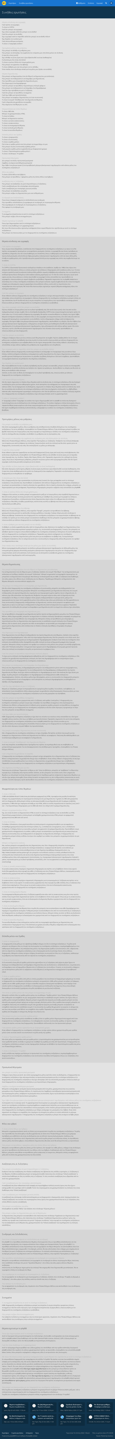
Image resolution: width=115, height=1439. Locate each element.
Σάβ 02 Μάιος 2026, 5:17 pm (73, 1410)
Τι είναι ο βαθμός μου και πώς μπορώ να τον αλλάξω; (20, 67)
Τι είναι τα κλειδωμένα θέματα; (12, 128)
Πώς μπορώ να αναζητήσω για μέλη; (14, 191)
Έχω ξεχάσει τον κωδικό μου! (12, 39)
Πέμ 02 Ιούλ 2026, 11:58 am (16, 1410)
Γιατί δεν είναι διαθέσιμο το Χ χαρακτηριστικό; (18, 226)
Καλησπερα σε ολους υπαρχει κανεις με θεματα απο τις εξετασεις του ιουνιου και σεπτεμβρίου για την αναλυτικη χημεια (102, 1418)
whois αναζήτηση (35, 1364)
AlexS (90, 1410)
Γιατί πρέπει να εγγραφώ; (11, 25)
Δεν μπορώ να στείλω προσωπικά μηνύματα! (17, 161)
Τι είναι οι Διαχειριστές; (10, 137)
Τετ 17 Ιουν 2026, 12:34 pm (45, 1410)
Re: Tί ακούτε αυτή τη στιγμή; (48, 1416)
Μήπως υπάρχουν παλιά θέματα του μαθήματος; (17, 1418)
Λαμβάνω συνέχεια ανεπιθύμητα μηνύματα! (17, 163)
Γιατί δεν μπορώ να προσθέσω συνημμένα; (17, 93)
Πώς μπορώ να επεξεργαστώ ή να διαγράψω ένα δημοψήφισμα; (24, 88)
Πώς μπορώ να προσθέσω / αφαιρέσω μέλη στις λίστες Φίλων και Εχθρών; (27, 177)
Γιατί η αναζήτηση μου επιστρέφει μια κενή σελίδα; (19, 188)
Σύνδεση (91, 3)
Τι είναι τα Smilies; (8, 116)
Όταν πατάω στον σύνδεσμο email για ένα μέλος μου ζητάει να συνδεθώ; (27, 69)
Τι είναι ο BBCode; (8, 111)
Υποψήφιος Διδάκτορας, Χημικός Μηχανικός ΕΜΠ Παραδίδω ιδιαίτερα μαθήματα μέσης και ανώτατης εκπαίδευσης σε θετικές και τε (102, 1407)
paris (5, 1410)
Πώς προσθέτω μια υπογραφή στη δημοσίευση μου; (20, 81)
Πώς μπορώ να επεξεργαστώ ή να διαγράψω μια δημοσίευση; (23, 79)
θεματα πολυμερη (44, 1407)
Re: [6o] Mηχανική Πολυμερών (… (49, 1405)
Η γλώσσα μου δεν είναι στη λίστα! (14, 60)
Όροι (37, 1433)
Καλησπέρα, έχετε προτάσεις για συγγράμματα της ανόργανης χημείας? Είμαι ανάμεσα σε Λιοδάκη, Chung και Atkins (74, 1418)
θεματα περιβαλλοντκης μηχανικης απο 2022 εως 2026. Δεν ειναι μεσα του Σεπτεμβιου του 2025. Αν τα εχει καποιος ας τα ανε (17, 1407)
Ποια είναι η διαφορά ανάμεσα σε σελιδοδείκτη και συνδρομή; (23, 200)
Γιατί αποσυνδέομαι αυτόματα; (12, 41)
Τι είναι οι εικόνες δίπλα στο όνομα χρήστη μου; (18, 62)
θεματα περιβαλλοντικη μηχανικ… (21, 1405)
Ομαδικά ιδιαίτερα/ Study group (77, 1405)
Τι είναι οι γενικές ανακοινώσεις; (13, 121)
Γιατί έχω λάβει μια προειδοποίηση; (14, 95)
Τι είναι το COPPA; (8, 27)
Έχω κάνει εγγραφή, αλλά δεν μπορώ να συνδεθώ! (19, 32)
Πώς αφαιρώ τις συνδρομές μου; (13, 207)
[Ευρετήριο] (4, 3)
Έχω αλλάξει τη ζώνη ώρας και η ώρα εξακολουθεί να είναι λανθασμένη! (27, 58)
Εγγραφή (100, 3)
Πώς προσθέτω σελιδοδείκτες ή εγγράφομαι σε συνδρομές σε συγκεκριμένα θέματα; (31, 202)
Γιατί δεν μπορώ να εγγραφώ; (12, 29)
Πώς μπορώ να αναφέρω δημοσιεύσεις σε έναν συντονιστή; (22, 97)
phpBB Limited (12, 1338)
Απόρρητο (29, 1433)
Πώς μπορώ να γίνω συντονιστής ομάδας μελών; (18, 147)
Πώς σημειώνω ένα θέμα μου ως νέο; (15, 104)
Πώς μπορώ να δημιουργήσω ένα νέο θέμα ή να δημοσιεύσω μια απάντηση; (28, 76)
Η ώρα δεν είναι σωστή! (10, 55)
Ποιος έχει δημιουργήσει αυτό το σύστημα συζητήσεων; (21, 223)
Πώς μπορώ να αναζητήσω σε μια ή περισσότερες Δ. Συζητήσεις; (24, 184)
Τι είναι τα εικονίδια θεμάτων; (12, 130)
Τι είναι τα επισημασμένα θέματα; (13, 125)
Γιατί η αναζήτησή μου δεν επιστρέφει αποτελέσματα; (20, 186)
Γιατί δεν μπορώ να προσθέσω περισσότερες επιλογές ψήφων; (23, 86)
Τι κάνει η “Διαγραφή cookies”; (12, 44)
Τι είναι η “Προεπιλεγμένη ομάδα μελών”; (16, 151)
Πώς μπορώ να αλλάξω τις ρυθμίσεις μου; (16, 50)
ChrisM (91, 1422)
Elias (62, 1410)
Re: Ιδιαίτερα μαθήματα (102, 1405)
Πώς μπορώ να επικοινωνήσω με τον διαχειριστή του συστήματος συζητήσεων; (29, 233)
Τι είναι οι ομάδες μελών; (10, 142)
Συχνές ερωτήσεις (17, 1433)
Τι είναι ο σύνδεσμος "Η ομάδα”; (13, 154)
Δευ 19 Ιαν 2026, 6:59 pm (15, 1422)
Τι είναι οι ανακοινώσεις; (10, 123)
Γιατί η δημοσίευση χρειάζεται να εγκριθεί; (16, 102)
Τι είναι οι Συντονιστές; (10, 139)
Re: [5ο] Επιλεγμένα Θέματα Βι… (20, 1416)
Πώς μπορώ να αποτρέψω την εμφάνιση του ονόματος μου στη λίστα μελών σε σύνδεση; (32, 53)
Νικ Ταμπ (35, 1422)
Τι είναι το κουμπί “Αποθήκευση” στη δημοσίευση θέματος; (22, 100)
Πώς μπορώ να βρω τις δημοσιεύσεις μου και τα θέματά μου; (23, 193)
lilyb (5, 1422)
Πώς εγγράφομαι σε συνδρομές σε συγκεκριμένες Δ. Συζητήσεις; (24, 205)
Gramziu (110, 1436)
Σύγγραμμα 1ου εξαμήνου (75, 1416)
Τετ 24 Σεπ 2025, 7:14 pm (102, 1422)
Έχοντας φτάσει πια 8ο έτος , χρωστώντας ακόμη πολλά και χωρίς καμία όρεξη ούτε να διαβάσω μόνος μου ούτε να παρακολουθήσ (74, 1407)
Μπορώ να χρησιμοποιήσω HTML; (13, 114)
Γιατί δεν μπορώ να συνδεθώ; (12, 34)
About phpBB (28, 1341)
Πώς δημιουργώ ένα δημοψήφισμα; (14, 83)
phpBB (76, 487)
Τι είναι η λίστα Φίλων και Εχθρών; (14, 174)
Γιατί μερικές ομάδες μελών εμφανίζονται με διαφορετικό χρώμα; (24, 149)
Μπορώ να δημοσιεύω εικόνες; (12, 118)
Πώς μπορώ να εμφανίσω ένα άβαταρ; (15, 65)
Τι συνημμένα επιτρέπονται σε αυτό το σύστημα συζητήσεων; (23, 214)
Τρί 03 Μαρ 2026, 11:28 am (101, 1410)
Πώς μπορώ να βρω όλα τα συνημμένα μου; (17, 216)
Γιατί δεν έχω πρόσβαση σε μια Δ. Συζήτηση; (17, 90)
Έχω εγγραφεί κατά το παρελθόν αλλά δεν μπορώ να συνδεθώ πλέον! (26, 37)
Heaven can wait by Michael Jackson (46, 1418)
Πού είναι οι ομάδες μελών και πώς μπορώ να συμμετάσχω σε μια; (25, 144)
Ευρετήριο (5, 1433)
